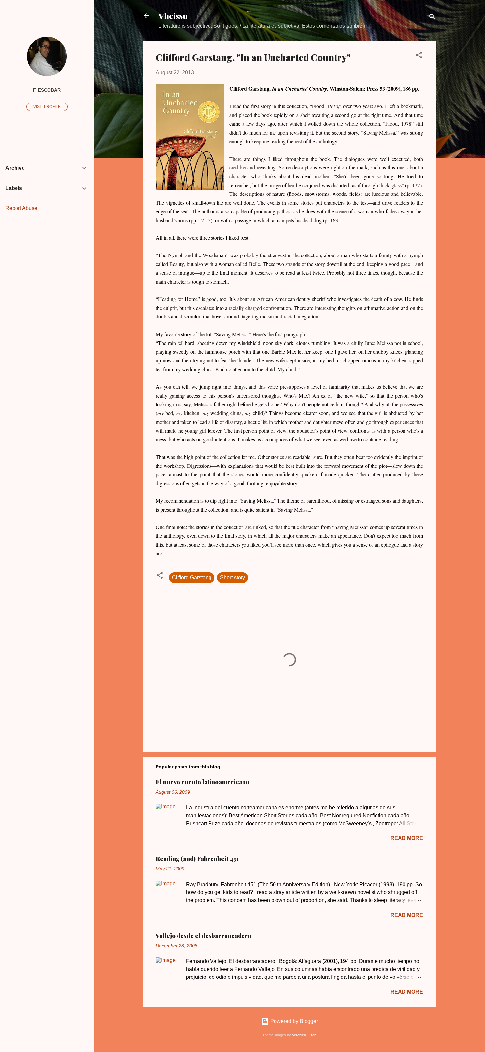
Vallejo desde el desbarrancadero (203, 936)
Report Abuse (21, 208)
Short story (232, 577)
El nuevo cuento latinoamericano (202, 782)
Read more (406, 838)
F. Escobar (47, 90)
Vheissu (173, 16)
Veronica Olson (304, 1035)
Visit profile (47, 107)
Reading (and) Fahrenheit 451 (197, 859)
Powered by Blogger (293, 1021)
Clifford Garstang (191, 577)
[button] (419, 56)
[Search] (432, 18)
